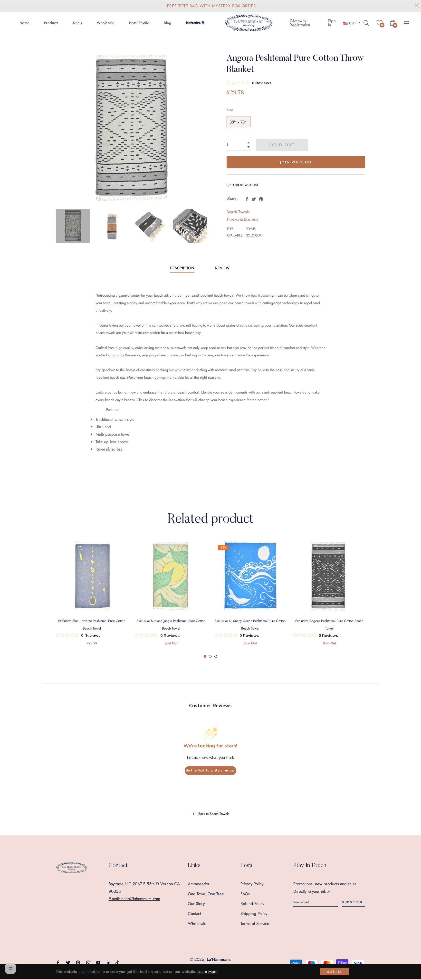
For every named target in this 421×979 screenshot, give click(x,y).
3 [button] (215, 656)
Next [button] (203, 226)
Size (230, 109)
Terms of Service (254, 923)
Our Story (196, 903)
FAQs (245, 894)
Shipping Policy (253, 913)
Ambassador (199, 884)
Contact (194, 913)
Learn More (207, 971)
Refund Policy (252, 903)
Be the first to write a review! (210, 770)
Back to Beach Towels (213, 814)
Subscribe (353, 902)
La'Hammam (218, 959)
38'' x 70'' (239, 122)
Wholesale (197, 923)
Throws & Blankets (242, 219)
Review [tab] (223, 268)
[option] (91, 599)
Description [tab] (182, 268)
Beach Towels (238, 212)
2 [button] (210, 656)
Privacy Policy (251, 884)
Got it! (334, 972)
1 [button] (205, 656)
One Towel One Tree (206, 894)
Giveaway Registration (300, 23)
